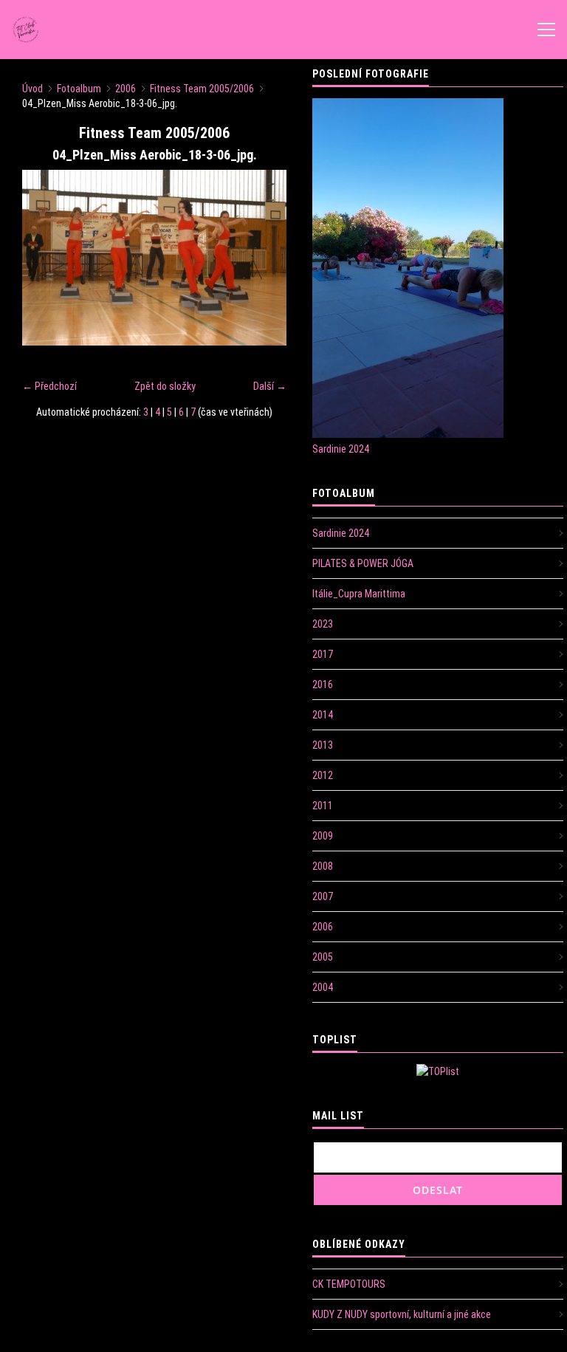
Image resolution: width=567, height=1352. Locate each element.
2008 (322, 866)
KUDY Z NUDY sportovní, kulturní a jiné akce (401, 1314)
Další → (269, 386)
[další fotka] (262, 258)
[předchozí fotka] (46, 258)
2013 (322, 745)
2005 (322, 957)
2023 (322, 624)
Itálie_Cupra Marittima (358, 594)
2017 (322, 654)
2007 (322, 896)
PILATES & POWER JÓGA (362, 563)
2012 (322, 775)
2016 (322, 684)
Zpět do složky (165, 386)
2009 (322, 836)
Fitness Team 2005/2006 (202, 89)
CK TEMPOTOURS (348, 1284)
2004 (322, 987)
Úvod (32, 89)
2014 (322, 715)
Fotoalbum (79, 89)
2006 (125, 89)
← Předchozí (49, 386)
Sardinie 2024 (340, 449)
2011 (322, 805)
